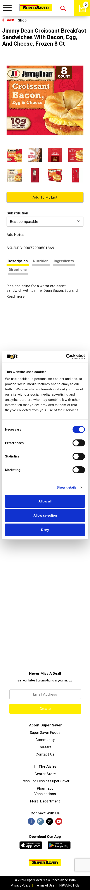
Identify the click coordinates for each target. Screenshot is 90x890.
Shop (22, 20)
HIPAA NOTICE (69, 885)
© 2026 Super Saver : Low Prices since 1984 (45, 880)
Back (9, 20)
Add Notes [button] (15, 234)
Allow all (45, 501)
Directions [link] (18, 269)
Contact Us (45, 754)
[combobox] (45, 221)
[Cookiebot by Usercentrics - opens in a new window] (66, 357)
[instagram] (40, 822)
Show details (66, 487)
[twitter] (49, 822)
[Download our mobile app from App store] (30, 844)
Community (45, 740)
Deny (45, 530)
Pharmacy (45, 788)
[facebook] (31, 822)
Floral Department (45, 801)
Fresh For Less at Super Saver (45, 781)
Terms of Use (44, 885)
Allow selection (45, 515)
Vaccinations (45, 794)
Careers (45, 747)
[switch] (79, 442)
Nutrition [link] (40, 261)
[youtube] (58, 822)
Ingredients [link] (64, 261)
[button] (14, 155)
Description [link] (18, 261)
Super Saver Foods (45, 732)
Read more (15, 296)
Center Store (45, 774)
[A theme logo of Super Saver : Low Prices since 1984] (35, 7)
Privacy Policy (20, 885)
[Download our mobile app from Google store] (59, 844)
